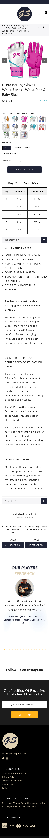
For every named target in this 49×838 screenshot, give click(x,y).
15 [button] (42, 649)
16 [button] (45, 649)
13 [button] (36, 649)
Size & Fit (11, 501)
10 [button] (28, 649)
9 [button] (26, 649)
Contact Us (7, 784)
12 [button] (34, 649)
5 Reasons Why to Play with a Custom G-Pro (23, 803)
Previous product (36, 27)
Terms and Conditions (12, 780)
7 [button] (20, 649)
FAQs (4, 788)
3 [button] (9, 649)
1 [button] (4, 649)
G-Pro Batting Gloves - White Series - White (13, 529)
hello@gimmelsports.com (14, 753)
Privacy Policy (9, 777)
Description (12, 239)
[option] (24, 60)
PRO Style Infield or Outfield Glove (19, 806)
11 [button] (31, 649)
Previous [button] (4, 60)
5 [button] (15, 649)
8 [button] (23, 649)
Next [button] (44, 60)
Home (5, 25)
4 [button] (12, 649)
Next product (43, 27)
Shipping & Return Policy (14, 773)
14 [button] (39, 649)
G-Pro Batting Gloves (21, 25)
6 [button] (17, 649)
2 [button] (6, 649)
